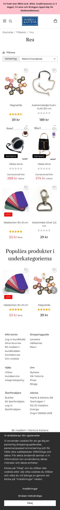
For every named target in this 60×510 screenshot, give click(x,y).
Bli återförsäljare (14, 401)
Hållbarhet (36, 343)
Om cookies (12, 358)
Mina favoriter (13, 343)
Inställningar (30, 488)
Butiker (9, 397)
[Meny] (5, 21)
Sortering (11, 58)
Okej (30, 503)
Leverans (35, 339)
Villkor (8, 372)
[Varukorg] (55, 21)
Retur (33, 347)
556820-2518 (45, 413)
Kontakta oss (12, 355)
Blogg (33, 384)
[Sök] (10, 21)
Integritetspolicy (14, 380)
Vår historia (36, 376)
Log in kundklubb (15, 339)
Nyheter (34, 372)
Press (33, 380)
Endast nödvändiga (30, 495)
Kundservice (12, 376)
